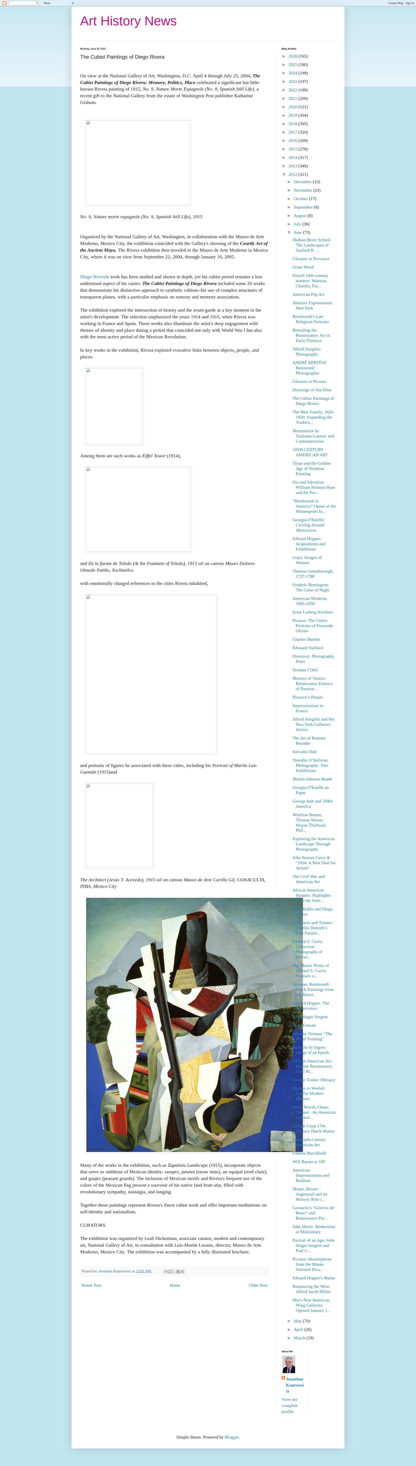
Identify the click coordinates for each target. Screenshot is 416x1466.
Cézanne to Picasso (309, 381)
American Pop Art (308, 294)
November (303, 190)
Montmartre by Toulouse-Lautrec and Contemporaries (313, 435)
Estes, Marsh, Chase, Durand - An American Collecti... (314, 1112)
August (300, 215)
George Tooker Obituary (313, 1079)
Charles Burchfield (309, 1153)
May (298, 1321)
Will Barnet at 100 (308, 1161)
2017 (293, 132)
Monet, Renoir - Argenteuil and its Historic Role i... (309, 1194)
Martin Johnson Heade (312, 779)
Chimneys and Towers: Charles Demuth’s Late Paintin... (312, 927)
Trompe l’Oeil (305, 669)
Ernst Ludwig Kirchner (312, 612)
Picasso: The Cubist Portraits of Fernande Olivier (312, 625)
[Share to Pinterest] (182, 1271)
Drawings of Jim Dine (311, 389)
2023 (293, 81)
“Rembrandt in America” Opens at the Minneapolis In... (314, 506)
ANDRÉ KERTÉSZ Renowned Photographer (309, 367)
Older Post (258, 1285)
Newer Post (91, 1285)
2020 (293, 106)
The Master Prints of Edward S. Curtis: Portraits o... (310, 970)
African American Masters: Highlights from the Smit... (311, 895)
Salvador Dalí (304, 751)
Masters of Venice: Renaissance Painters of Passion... (312, 683)
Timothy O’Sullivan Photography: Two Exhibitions (310, 765)
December (303, 181)
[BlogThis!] (170, 1271)
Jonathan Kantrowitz (295, 1385)
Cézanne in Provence (310, 258)
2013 (293, 165)
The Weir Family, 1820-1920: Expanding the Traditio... (313, 417)
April (299, 1329)
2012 (293, 174)
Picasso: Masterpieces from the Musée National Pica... (312, 1264)
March (300, 1337)
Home (175, 1285)
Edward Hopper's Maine (313, 1277)
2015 (293, 149)
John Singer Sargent (310, 1016)
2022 (293, 89)
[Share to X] (174, 1271)
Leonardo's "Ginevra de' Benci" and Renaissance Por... (313, 1212)
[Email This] (166, 1271)
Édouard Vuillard (307, 647)
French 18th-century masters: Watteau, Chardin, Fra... (310, 280)
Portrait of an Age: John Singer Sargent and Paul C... (313, 1245)
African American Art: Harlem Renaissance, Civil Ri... (312, 1066)
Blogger (232, 1437)
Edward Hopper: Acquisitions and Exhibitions (308, 543)
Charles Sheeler (306, 639)
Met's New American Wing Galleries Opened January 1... (311, 1305)
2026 (293, 56)
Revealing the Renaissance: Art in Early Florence (311, 335)
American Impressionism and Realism (310, 1175)
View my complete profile (290, 1405)
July (298, 224)
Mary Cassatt (304, 1025)
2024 (293, 73)
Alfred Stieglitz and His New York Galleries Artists (313, 724)
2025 (293, 64)
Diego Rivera (93, 276)
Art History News (128, 21)
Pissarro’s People (307, 697)
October (301, 198)
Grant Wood (303, 267)
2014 (293, 157)
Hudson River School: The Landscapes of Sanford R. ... (311, 244)
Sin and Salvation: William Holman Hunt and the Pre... (313, 487)
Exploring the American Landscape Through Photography (313, 843)
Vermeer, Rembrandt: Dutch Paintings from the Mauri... (313, 989)
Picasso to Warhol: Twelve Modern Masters (308, 1093)
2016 (293, 140)
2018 (293, 123)
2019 (293, 115)
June (298, 232)
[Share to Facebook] (178, 1271)
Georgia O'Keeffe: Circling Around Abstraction (308, 524)
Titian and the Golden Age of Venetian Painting (311, 468)
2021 (293, 98)
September (304, 207)
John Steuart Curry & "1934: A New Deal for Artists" (314, 862)
